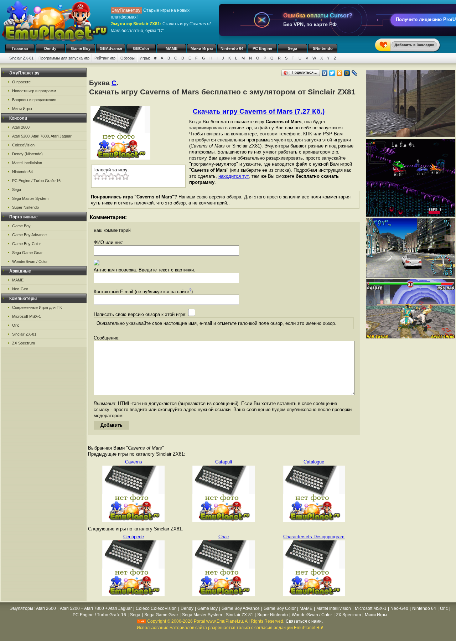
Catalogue (314, 462)
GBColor (141, 48)
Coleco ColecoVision (156, 608)
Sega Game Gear (27, 252)
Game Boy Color (26, 244)
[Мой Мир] (347, 73)
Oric (16, 325)
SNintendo (323, 48)
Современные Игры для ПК (37, 307)
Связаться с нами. (304, 621)
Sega (292, 48)
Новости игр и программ (34, 91)
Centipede (133, 536)
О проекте (21, 82)
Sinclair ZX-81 (21, 58)
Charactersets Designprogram (313, 536)
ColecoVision (23, 145)
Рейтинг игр (104, 58)
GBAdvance (111, 48)
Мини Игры (202, 48)
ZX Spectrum (23, 343)
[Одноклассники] (339, 73)
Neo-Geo (20, 289)
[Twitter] (332, 73)
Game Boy (80, 48)
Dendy (50, 48)
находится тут (233, 176)
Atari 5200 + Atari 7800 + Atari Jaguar (96, 608)
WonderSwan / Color (30, 261)
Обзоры (127, 58)
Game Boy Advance (29, 235)
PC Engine (262, 48)
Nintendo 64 (232, 48)
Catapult (223, 462)
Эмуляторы (21, 608)
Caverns (133, 462)
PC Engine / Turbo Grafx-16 (36, 180)
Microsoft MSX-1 (26, 316)
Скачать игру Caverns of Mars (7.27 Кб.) (259, 111)
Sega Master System (30, 198)
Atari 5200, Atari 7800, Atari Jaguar (42, 136)
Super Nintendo (25, 207)
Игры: (145, 58)
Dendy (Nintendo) (27, 154)
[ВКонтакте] (324, 73)
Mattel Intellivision (27, 163)
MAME (171, 48)
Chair (223, 536)
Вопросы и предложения (34, 100)
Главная (20, 48)
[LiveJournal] (354, 73)
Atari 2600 (21, 127)
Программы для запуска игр (63, 58)
